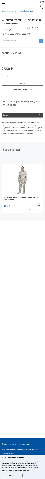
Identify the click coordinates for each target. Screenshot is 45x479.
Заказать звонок (11, 23)
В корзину (22, 83)
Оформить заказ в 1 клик (23, 90)
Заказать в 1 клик (35, 210)
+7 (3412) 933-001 (12, 20)
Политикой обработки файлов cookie (17, 470)
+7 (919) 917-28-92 (32, 20)
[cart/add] (39, 205)
